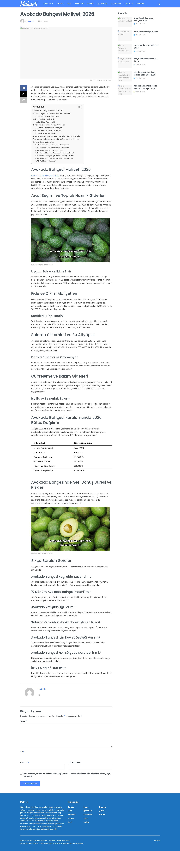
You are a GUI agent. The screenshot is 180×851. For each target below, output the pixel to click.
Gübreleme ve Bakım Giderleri (47, 130)
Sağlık (86, 822)
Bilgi (69, 3)
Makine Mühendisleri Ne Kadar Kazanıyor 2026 (145, 87)
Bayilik (90, 3)
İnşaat (86, 807)
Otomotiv (116, 3)
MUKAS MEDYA (58, 843)
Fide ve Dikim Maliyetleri (45, 119)
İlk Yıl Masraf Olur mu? (47, 161)
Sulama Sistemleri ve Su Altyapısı (50, 125)
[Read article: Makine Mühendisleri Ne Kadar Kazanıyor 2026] (125, 90)
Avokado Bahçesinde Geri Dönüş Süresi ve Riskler (56, 139)
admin (31, 21)
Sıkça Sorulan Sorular (44, 142)
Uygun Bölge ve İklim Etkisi (48, 116)
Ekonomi (79, 3)
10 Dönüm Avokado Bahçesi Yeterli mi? (53, 147)
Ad (22, 752)
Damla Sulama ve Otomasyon (50, 127)
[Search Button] (159, 3)
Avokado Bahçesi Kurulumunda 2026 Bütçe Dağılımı (58, 136)
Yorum (24, 721)
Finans (60, 3)
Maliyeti (28, 3)
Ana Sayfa (48, 3)
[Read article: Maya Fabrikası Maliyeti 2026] (125, 62)
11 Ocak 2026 (43, 21)
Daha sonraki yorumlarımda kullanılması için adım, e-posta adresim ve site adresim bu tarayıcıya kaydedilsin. (66, 775)
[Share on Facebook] (23, 88)
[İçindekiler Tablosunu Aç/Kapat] (78, 107)
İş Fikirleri (102, 3)
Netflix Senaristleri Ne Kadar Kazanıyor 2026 (144, 73)
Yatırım (140, 3)
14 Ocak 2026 (140, 51)
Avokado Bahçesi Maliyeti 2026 (48, 110)
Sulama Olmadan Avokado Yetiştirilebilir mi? (56, 153)
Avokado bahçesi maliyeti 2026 (45, 175)
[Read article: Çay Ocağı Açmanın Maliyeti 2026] (125, 22)
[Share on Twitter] (23, 94)
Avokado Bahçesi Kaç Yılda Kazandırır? (53, 145)
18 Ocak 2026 (140, 24)
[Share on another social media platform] (23, 100)
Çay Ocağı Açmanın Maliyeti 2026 (144, 19)
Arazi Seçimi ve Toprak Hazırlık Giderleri (52, 113)
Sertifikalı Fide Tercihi (46, 122)
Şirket (101, 811)
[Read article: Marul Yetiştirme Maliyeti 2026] (125, 49)
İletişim (157, 840)
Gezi (70, 822)
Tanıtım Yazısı (33, 843)
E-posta (24, 763)
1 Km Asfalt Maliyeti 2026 (146, 31)
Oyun (86, 818)
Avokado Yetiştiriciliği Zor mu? (50, 150)
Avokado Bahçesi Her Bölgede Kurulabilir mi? (56, 158)
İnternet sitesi (74, 763)
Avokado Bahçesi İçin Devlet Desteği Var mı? (56, 155)
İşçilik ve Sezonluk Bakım (47, 133)
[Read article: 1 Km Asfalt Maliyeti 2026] (125, 35)
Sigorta (129, 3)
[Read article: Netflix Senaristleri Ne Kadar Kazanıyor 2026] (125, 76)
